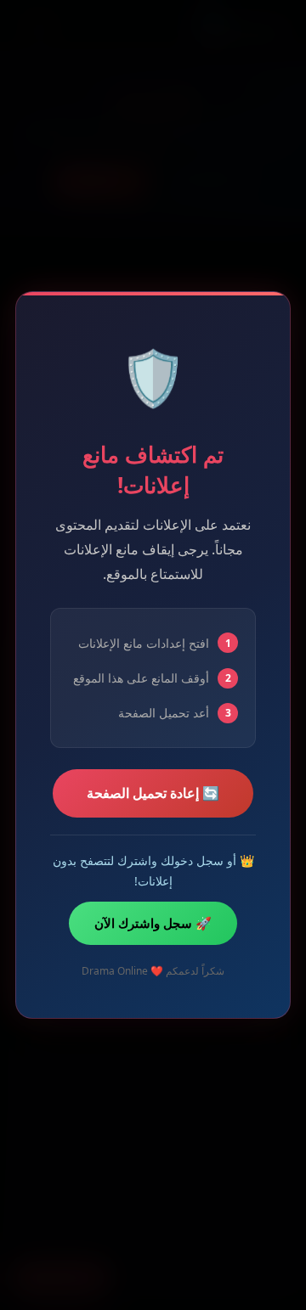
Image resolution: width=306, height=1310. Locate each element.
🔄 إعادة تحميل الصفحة (153, 793)
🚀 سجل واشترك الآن (153, 922)
